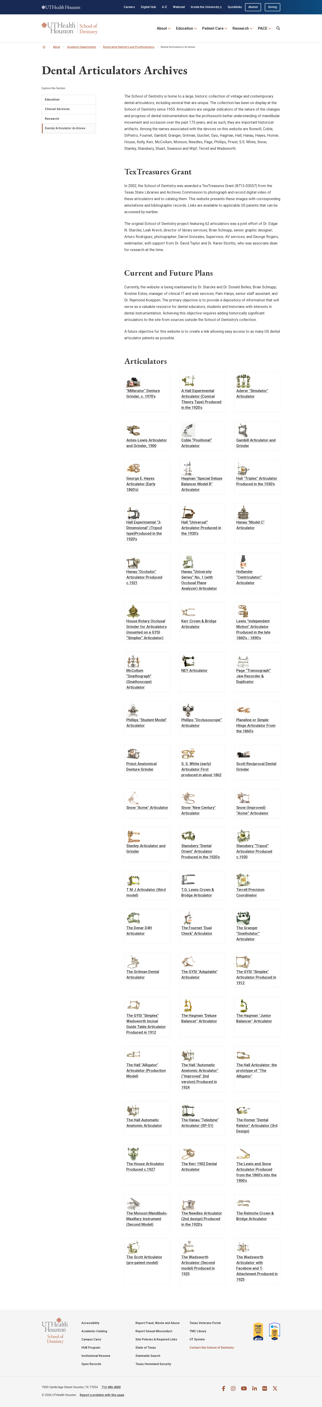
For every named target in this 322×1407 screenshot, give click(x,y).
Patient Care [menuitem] (212, 28)
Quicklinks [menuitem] (235, 7)
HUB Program (90, 1347)
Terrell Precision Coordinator (250, 892)
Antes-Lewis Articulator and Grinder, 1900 (146, 443)
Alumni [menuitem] (253, 7)
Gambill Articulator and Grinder (256, 443)
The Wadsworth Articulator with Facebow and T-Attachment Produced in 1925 (257, 1268)
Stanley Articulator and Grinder (145, 849)
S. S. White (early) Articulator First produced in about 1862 (201, 769)
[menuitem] (278, 28)
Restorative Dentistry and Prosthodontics (128, 47)
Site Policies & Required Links (156, 1339)
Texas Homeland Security (153, 1364)
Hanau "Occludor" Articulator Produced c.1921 (144, 577)
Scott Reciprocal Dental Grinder (256, 767)
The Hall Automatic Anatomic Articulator (144, 1123)
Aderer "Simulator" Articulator (252, 393)
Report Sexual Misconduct (153, 1331)
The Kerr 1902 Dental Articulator (199, 1167)
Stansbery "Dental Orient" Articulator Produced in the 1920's (200, 851)
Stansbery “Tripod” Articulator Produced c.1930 (254, 851)
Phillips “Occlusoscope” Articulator (201, 723)
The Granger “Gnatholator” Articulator (248, 933)
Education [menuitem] (184, 28)
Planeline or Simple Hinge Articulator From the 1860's (255, 725)
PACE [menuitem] (262, 28)
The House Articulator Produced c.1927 (145, 1167)
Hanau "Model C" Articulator (250, 525)
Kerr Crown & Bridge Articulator (198, 624)
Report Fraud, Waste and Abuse (157, 1323)
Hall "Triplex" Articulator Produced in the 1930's (256, 481)
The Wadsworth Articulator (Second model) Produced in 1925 (198, 1265)
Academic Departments (81, 47)
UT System (197, 1339)
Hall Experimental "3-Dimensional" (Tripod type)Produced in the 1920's (144, 530)
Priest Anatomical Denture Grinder (141, 767)
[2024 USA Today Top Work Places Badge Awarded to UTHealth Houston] (273, 1331)
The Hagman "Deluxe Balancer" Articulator (199, 1018)
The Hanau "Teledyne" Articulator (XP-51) (200, 1123)
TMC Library (198, 1331)
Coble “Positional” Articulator (196, 443)
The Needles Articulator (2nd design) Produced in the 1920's (201, 1219)
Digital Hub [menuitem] (148, 7)
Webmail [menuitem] (179, 7)
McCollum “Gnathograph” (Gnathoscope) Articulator (139, 679)
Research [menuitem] (241, 28)
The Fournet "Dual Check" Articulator (196, 931)
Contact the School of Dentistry (212, 1347)
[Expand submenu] (169, 28)
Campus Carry (91, 1339)
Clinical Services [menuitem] (57, 109)
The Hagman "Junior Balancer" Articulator (254, 1018)
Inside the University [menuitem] (205, 7)
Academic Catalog (94, 1331)
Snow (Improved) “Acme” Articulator (252, 810)
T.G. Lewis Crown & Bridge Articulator (197, 892)
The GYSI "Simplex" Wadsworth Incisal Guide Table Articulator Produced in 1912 (146, 1024)
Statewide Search (147, 1356)
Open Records (91, 1364)
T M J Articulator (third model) (146, 892)
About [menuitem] (162, 28)
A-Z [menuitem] (164, 7)
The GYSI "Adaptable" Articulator (199, 974)
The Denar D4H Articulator (139, 931)
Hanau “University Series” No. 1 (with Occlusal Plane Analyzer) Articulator (199, 580)
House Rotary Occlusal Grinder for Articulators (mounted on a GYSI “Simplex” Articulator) (146, 629)
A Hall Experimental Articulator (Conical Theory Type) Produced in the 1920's (201, 399)
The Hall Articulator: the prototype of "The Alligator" (256, 1070)
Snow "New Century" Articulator (198, 810)
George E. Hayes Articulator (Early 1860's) (140, 484)
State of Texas (145, 1347)
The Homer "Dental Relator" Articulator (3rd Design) (256, 1125)
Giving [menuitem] (272, 7)
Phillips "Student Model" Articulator (146, 723)
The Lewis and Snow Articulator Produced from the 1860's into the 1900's (256, 1172)
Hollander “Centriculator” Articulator (249, 577)
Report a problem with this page (102, 1395)
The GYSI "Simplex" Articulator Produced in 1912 (256, 977)
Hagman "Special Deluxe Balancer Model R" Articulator (201, 484)
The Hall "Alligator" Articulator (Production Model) (146, 1070)
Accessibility (90, 1323)
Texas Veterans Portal (205, 1323)
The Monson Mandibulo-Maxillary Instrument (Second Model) (147, 1219)
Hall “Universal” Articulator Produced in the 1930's (201, 528)
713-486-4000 (111, 1387)
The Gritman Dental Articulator (142, 974)
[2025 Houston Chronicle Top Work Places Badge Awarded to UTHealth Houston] (259, 1331)
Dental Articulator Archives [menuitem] (65, 128)
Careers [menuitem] (129, 7)
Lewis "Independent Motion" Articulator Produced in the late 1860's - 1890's (253, 629)
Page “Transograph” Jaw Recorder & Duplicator (253, 676)
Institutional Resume (95, 1356)
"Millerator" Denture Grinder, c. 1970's (143, 393)
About (56, 47)
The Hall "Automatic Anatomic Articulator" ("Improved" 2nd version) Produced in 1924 (199, 1076)
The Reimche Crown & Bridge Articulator (255, 1216)
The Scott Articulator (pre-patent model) (144, 1260)
